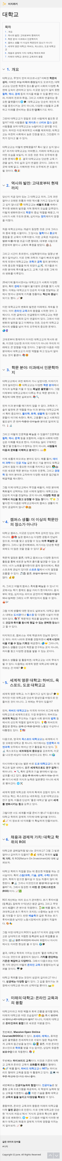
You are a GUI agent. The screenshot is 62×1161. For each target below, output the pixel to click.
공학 (39, 261)
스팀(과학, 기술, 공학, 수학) (34, 875)
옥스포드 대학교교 (32, 739)
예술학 (32, 915)
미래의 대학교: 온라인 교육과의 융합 (24, 56)
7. (7, 1000)
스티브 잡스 (45, 122)
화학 (33, 413)
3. (8, 369)
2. (7, 185)
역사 (11, 93)
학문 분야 (48, 385)
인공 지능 (21, 462)
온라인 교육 (20, 310)
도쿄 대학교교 (42, 763)
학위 (17, 1047)
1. (8, 69)
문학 (17, 438)
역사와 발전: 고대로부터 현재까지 (22, 35)
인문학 (50, 743)
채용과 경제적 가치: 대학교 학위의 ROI (25, 52)
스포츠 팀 (34, 569)
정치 (43, 216)
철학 (4, 93)
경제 (17, 93)
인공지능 (47, 1085)
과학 (31, 261)
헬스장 (30, 614)
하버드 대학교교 (18, 710)
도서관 (17, 614)
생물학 (41, 413)
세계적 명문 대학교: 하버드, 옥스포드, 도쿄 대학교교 (30, 48)
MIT (44, 1068)
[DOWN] (57, 1155)
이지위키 (13, 3)
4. (6, 521)
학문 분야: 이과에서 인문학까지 (21, 38)
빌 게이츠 (30, 122)
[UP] (50, 1155)
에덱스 (45, 1036)
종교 (52, 233)
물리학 (26, 413)
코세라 (36, 1036)
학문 (28, 212)
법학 (53, 718)
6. (7, 839)
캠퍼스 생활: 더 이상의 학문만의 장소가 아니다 (28, 42)
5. (6, 682)
